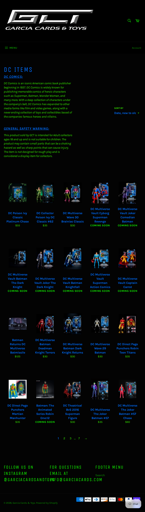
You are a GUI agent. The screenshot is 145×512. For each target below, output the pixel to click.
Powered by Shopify (47, 502)
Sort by (118, 108)
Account (136, 47)
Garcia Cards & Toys (24, 502)
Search (100, 475)
